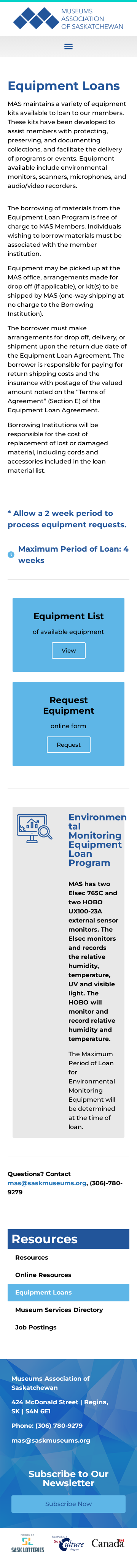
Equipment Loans (43, 1292)
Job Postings (36, 1327)
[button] (68, 46)
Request (69, 744)
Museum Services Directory (59, 1310)
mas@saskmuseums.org (47, 1183)
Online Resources (43, 1275)
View (69, 650)
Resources (44, 1239)
